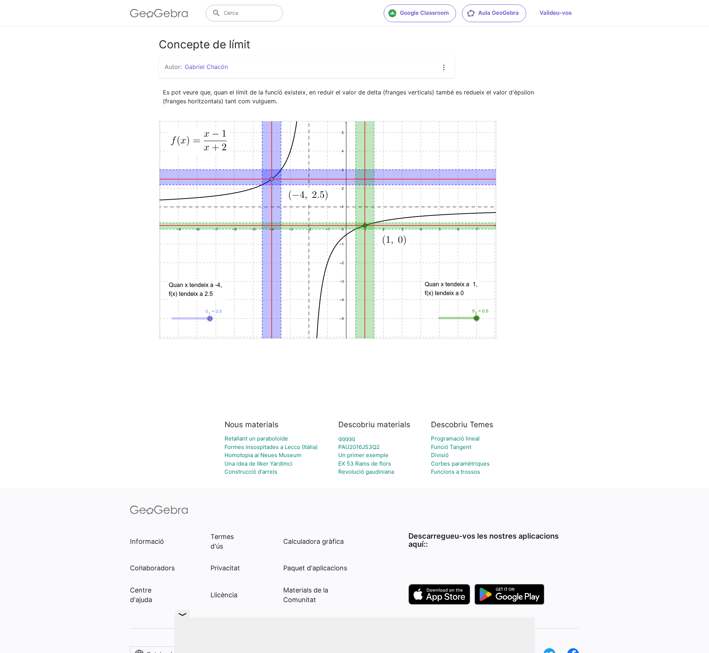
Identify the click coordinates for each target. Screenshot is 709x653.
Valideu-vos (556, 12)
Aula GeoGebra (498, 12)
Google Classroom (424, 12)
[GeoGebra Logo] (159, 13)
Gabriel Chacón (206, 66)
